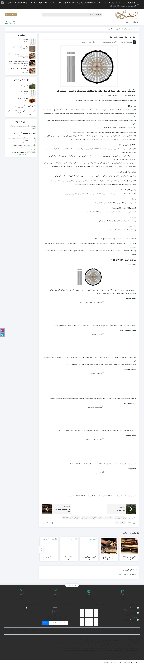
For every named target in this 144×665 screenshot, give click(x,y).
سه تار (101, 518)
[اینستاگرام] (2, 330)
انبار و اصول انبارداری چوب (89, 558)
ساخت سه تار (108, 518)
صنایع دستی (85, 518)
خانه (136, 29)
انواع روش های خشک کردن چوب (129, 558)
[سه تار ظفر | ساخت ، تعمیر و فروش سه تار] (126, 14)
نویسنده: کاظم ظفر (126, 42)
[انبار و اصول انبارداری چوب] (89, 546)
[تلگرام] (2, 334)
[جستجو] (44, 14)
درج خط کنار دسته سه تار (69, 558)
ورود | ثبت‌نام (10, 15)
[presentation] (41, 549)
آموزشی (131, 29)
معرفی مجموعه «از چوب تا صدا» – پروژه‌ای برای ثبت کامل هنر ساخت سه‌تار (109, 558)
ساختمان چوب (48, 557)
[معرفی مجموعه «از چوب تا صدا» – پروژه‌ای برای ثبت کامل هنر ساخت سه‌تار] (109, 546)
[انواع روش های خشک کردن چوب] (129, 546)
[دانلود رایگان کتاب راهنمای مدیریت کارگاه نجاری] (21, 128)
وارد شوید (121, 574)
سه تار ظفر (94, 518)
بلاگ (127, 22)
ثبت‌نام (45, 623)
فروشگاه (135, 22)
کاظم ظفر (65, 518)
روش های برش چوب (120, 518)
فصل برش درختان (74, 518)
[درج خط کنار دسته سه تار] (69, 546)
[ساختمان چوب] (49, 546)
